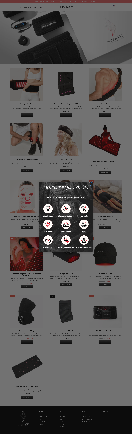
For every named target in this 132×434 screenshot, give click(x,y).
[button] (48, 210)
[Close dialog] (90, 183)
